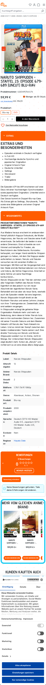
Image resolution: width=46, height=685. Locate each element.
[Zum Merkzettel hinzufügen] (15, 533)
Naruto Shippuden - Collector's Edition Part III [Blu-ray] (11, 541)
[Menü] (44, 4)
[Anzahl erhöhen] (12, 119)
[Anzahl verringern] (3, 119)
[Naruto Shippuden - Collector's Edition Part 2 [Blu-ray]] (30, 522)
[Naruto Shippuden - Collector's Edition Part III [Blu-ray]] (12, 522)
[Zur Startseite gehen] (12, 4)
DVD (15, 112)
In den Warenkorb (30, 119)
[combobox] (20, 10)
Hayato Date (20, 440)
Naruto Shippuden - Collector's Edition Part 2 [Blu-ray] (30, 541)
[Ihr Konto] (34, 4)
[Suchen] (42, 10)
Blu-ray (5, 112)
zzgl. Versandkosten (7, 101)
